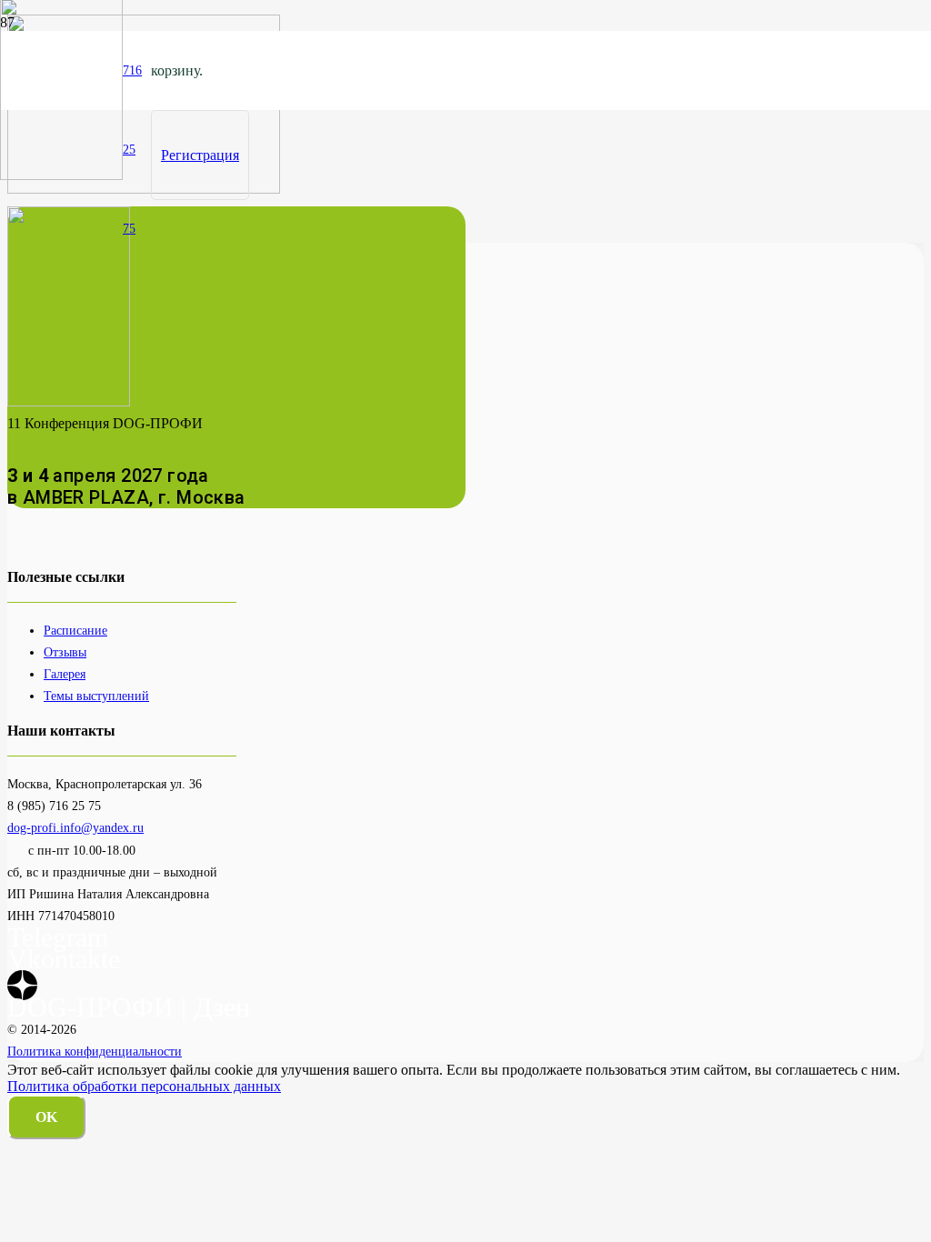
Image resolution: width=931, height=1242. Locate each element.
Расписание (75, 630)
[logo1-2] (61, 175)
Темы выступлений (96, 695)
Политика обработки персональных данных (144, 1086)
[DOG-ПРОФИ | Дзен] (22, 985)
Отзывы (65, 652)
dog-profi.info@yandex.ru (75, 827)
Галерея (64, 673)
